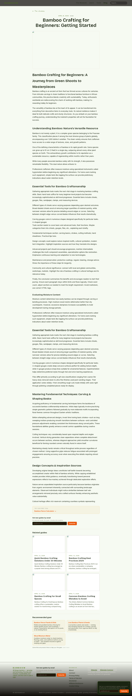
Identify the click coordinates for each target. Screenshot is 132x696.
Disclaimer (73, 681)
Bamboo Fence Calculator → (45, 511)
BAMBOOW (11, 3)
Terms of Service (75, 678)
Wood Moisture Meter (42, 636)
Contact (72, 673)
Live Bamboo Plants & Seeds (79, 622)
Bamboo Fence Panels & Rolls (45, 622)
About (71, 670)
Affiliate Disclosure (76, 683)
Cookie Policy (74, 686)
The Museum (81, 3)
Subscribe (72, 523)
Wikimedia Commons (106, 670)
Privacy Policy (74, 675)
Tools (99, 3)
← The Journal (38, 11)
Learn (91, 3)
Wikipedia (94, 670)
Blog (105, 3)
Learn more (66, 647)
